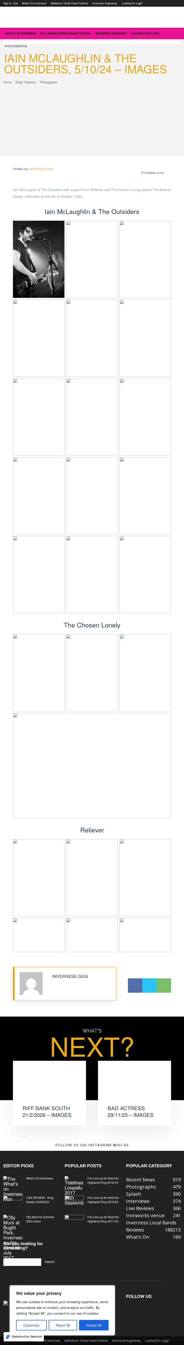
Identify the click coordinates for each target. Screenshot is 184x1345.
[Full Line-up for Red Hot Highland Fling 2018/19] (74, 1190)
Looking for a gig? (132, 3)
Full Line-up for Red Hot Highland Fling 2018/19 (103, 1180)
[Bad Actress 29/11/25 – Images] (134, 1087)
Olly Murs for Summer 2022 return (40, 1219)
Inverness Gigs (41, 169)
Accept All (93, 1325)
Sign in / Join (10, 3)
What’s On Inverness (34, 3)
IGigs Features (25, 82)
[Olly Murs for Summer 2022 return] (13, 1237)
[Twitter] (149, 985)
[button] (175, 33)
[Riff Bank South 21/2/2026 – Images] (49, 1087)
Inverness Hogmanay (104, 3)
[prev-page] (16, 1134)
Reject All (63, 1325)
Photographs (16, 46)
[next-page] (24, 1134)
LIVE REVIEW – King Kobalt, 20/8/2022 (39, 1199)
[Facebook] (135, 985)
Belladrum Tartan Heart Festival (69, 3)
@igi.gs (121, 1144)
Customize (31, 1325)
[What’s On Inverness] (13, 1188)
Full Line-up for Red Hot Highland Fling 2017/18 (103, 1219)
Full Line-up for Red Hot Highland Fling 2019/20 (103, 1199)
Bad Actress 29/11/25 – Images (131, 1111)
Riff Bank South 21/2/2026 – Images (47, 1111)
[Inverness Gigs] (33, 983)
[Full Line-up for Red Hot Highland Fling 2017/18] (74, 1221)
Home (7, 82)
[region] (62, 1310)
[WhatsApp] (164, 985)
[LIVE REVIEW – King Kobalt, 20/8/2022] (13, 1202)
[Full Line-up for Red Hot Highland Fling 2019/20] (74, 1202)
